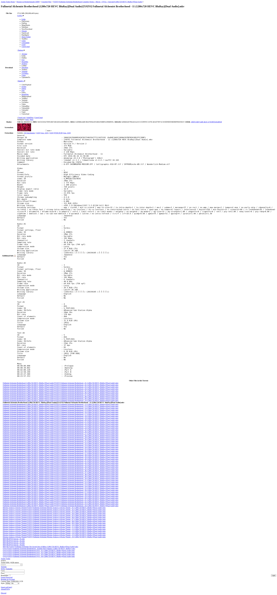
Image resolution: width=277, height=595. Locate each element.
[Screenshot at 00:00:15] (24, 131)
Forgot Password (6, 577)
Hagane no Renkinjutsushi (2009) (28, 2)
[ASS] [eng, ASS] (42, 133)
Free (23, 60)
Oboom (24, 31)
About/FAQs (5, 589)
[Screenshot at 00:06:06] (38, 131)
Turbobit (24, 71)
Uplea (24, 41)
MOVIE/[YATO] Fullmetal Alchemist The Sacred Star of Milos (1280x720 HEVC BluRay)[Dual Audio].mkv (40, 547)
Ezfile (24, 19)
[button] (46, 130)
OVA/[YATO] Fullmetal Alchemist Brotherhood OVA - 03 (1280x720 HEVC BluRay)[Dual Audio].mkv (39, 554)
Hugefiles (25, 62)
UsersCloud (26, 47)
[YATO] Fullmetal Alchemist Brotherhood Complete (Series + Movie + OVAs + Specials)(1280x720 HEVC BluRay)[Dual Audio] (98, 2)
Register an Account (8, 579)
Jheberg (20, 50)
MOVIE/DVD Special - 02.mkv (14, 541)
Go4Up (19, 16)
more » (49, 131)
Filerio (24, 89)
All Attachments (29, 133)
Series (3, 569)
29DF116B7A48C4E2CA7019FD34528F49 (206, 122)
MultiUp (21, 81)
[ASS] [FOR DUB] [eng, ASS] (60, 133)
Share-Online (26, 37)
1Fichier (24, 54)
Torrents (3, 567)
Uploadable (25, 43)
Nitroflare (25, 68)
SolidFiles (30, 118)
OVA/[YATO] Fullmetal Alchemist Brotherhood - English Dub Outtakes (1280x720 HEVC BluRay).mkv (39, 549)
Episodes (9, 569)
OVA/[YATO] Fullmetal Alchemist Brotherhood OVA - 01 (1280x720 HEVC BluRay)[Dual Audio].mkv (39, 550)
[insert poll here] (6, 587)
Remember (5, 575)
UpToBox (25, 73)
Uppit (23, 45)
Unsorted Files (46, 2)
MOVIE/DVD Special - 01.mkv (14, 539)
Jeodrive (24, 64)
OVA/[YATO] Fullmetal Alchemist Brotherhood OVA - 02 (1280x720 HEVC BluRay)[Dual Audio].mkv (39, 552)
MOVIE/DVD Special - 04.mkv (14, 545)
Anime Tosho (5, 559)
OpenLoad (21, 118)
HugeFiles (25, 94)
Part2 (31, 119)
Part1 (27, 119)
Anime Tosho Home (8, 2)
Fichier (24, 87)
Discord (3, 593)
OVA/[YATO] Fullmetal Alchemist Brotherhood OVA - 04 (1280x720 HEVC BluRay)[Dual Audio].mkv (39, 556)
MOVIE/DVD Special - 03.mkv (14, 543)
